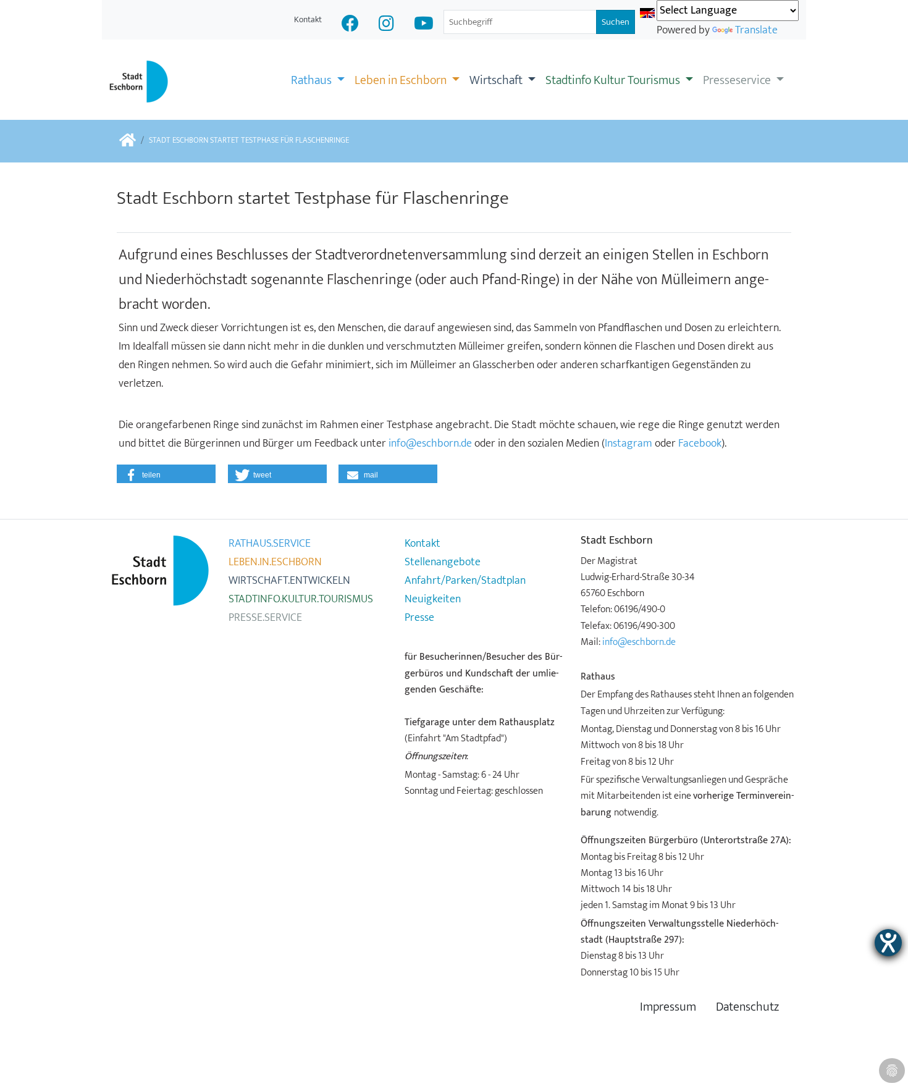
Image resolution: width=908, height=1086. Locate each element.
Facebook (699, 443)
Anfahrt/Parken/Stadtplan (465, 580)
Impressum (668, 1007)
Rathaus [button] (312, 80)
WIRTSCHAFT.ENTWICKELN (289, 580)
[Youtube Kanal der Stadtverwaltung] (423, 25)
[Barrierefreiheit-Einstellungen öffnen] (888, 942)
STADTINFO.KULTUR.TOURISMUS (301, 599)
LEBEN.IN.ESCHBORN (275, 562)
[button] (166, 474)
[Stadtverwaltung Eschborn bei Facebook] (350, 25)
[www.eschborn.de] (127, 141)
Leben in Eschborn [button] (402, 80)
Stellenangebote (443, 562)
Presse (419, 617)
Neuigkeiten (433, 599)
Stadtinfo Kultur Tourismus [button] (614, 80)
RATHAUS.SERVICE (270, 543)
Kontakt (308, 19)
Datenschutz (747, 1007)
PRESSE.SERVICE (265, 617)
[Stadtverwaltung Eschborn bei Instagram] (386, 25)
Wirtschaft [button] (497, 80)
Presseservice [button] (738, 80)
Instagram (630, 443)
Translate (756, 30)
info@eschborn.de (430, 443)
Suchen (615, 22)
